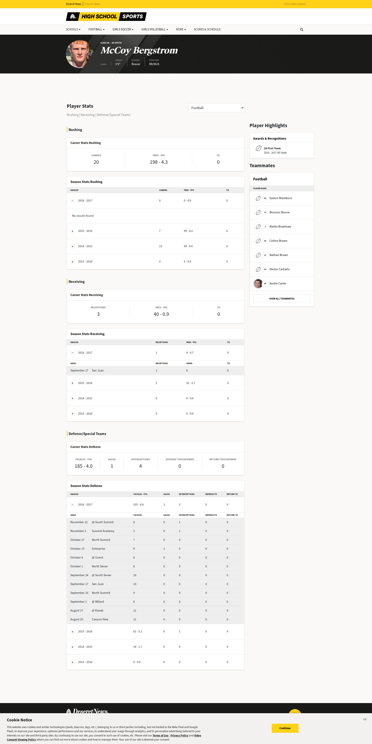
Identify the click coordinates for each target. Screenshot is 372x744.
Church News (92, 4)
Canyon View (89, 619)
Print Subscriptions (295, 4)
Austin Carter (275, 283)
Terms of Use (161, 735)
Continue (285, 728)
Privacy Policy (179, 735)
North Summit (90, 540)
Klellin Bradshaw (278, 227)
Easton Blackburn (278, 198)
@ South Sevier (90, 575)
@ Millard (87, 602)
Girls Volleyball (153, 29)
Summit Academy (92, 531)
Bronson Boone (277, 212)
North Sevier (89, 566)
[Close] (365, 720)
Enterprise (87, 549)
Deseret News (73, 4)
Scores (207, 29)
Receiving (88, 114)
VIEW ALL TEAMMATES (281, 298)
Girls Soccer (122, 29)
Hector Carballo (277, 269)
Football (95, 29)
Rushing (73, 114)
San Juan (87, 370)
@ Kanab (86, 610)
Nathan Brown (276, 255)
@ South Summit (92, 522)
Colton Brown (275, 241)
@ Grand (86, 557)
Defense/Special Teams (113, 114)
